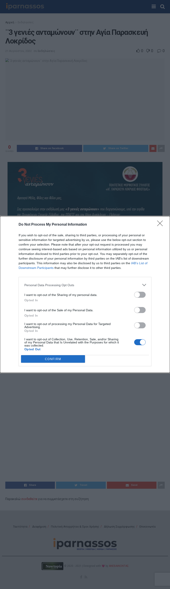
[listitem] (85, 285)
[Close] (161, 225)
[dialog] (85, 294)
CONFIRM (53, 359)
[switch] (140, 295)
